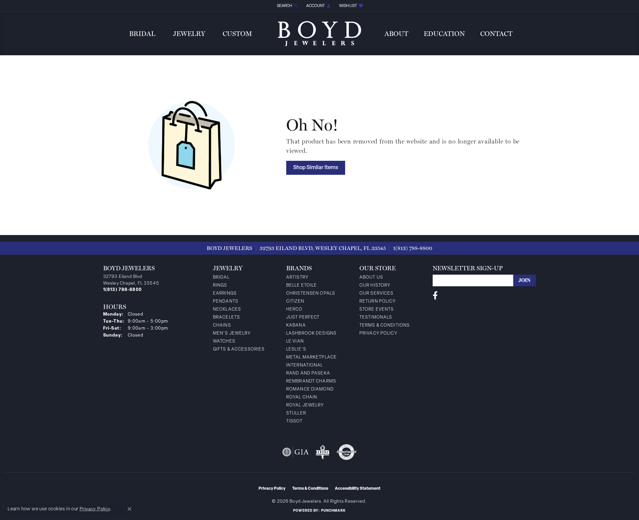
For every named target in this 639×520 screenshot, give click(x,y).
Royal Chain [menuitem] (301, 397)
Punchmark (333, 511)
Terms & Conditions (384, 325)
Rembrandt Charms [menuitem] (311, 381)
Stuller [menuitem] (296, 413)
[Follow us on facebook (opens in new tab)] (435, 296)
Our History (374, 285)
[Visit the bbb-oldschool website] (322, 452)
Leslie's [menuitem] (296, 349)
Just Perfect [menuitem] (303, 317)
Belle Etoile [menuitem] (301, 285)
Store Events (376, 309)
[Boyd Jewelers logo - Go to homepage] (319, 33)
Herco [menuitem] (294, 309)
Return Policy (377, 301)
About (396, 34)
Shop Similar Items (315, 167)
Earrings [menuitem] (225, 293)
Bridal (142, 34)
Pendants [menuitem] (225, 301)
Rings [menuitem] (220, 285)
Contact (496, 34)
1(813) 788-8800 (412, 248)
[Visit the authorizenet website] (346, 452)
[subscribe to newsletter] (524, 280)
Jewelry (189, 34)
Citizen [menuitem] (295, 301)
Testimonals (375, 317)
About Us (371, 277)
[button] (287, 6)
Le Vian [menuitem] (295, 341)
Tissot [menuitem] (294, 421)
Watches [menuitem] (224, 341)
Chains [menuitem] (222, 325)
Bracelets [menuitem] (226, 317)
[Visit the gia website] (295, 452)
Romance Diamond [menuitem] (310, 389)
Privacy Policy (378, 333)
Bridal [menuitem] (221, 277)
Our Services (376, 293)
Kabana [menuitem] (296, 325)
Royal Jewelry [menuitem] (305, 405)
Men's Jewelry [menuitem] (232, 333)
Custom (237, 34)
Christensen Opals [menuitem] (310, 293)
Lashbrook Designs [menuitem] (311, 333)
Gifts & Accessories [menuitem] (239, 349)
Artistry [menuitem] (297, 277)
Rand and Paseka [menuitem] (308, 373)
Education (444, 34)
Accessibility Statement (357, 489)
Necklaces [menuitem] (227, 309)
